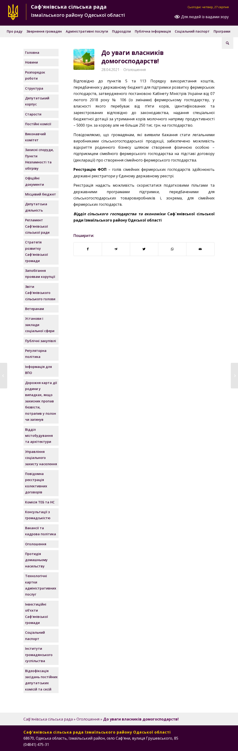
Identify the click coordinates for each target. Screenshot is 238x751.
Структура (34, 88)
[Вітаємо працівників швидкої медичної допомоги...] (3, 375)
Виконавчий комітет (35, 137)
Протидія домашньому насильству (36, 560)
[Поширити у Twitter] (144, 249)
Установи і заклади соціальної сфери (39, 324)
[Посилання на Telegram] (211, 743)
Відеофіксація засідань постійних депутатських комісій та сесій (41, 680)
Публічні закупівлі (40, 341)
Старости (33, 114)
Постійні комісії (38, 124)
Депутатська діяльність (36, 207)
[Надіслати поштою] (200, 249)
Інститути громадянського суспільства (39, 654)
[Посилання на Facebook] (190, 743)
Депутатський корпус (37, 101)
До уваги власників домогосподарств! (132, 56)
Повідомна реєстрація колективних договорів (36, 482)
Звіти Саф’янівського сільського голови (40, 292)
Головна (32, 52)
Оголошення (134, 69)
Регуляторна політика (35, 353)
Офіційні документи (34, 181)
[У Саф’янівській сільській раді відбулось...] (234, 375)
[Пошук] (227, 43)
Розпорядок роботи (35, 75)
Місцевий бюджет (40, 194)
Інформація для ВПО (38, 369)
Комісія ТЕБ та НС (40, 502)
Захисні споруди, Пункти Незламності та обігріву (39, 159)
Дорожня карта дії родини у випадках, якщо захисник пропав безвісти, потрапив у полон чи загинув (41, 401)
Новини (31, 62)
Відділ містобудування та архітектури (39, 435)
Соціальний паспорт (35, 635)
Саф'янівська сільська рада (48, 719)
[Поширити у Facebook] (88, 249)
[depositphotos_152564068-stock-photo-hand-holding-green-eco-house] (83, 59)
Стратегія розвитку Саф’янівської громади (36, 251)
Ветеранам (34, 308)
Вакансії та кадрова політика (40, 531)
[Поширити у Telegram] (116, 249)
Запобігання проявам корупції (40, 273)
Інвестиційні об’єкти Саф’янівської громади (36, 613)
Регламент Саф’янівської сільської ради (37, 226)
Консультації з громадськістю (37, 515)
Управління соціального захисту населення (41, 457)
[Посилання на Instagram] (197, 743)
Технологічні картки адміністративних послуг (40, 585)
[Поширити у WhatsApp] (172, 249)
